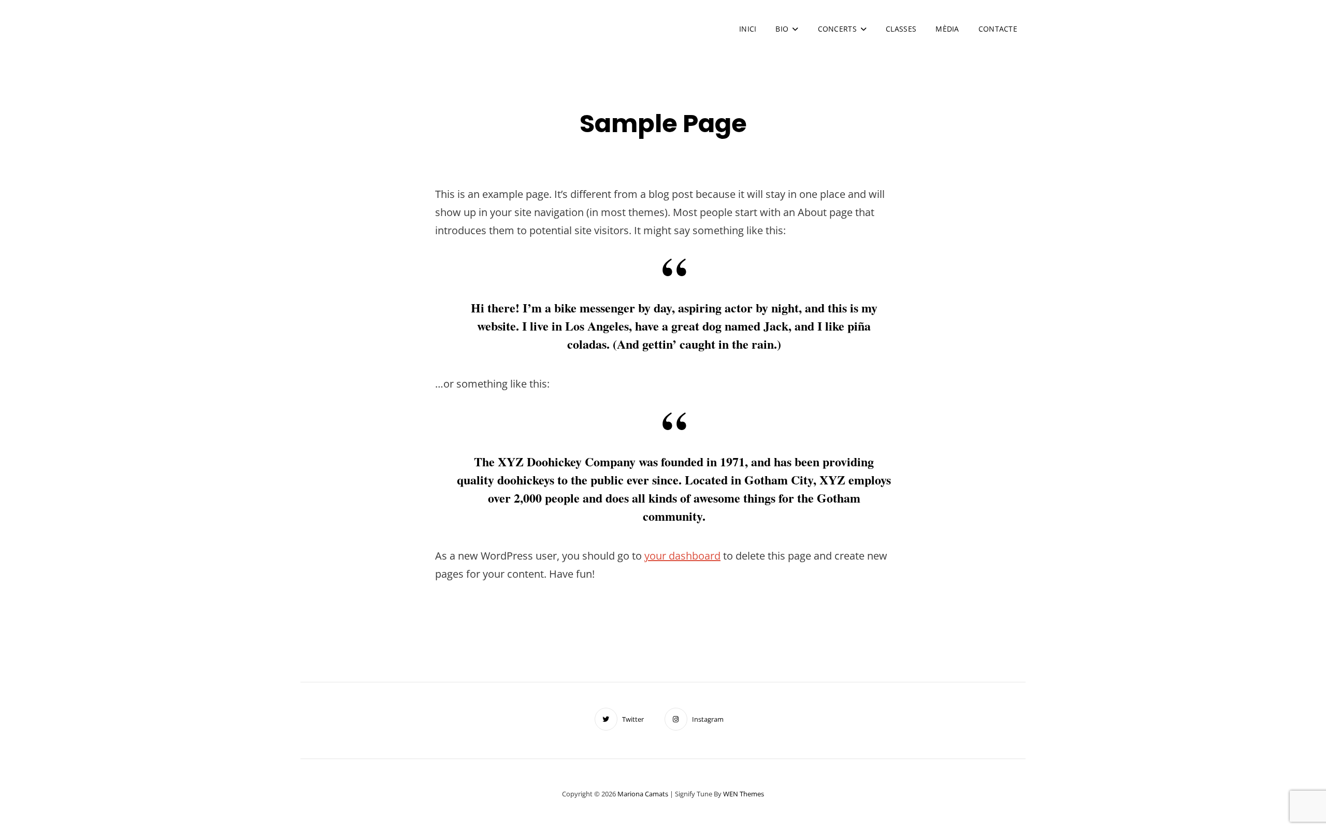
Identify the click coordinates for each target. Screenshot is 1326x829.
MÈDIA (947, 29)
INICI (747, 29)
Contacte (997, 29)
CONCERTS (837, 29)
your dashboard (682, 556)
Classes (901, 29)
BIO (781, 29)
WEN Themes (743, 793)
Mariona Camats (399, 23)
